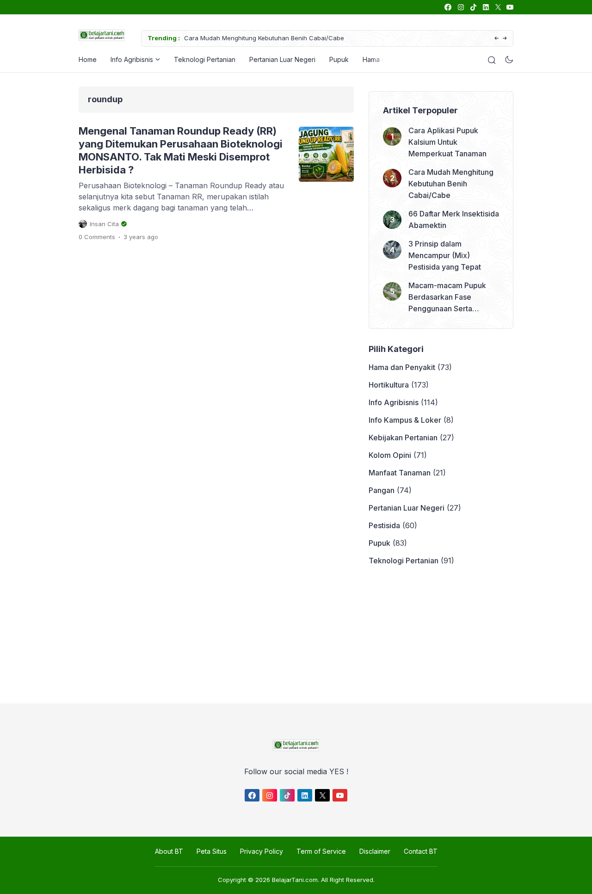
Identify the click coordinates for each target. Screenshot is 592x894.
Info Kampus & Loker (405, 420)
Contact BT (421, 851)
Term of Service (321, 851)
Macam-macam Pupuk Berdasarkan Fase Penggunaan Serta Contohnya (447, 297)
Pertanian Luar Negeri (282, 59)
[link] (447, 7)
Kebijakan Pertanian (403, 437)
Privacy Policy (261, 851)
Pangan (382, 490)
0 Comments (97, 236)
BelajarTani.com (295, 879)
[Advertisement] (294, 635)
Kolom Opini (390, 455)
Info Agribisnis (132, 59)
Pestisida (384, 525)
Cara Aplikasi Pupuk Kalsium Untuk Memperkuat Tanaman (447, 142)
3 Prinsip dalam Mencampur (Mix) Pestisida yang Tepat (444, 255)
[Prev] (496, 39)
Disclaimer (374, 851)
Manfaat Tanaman (400, 472)
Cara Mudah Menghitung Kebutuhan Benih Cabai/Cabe (264, 38)
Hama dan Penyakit (402, 367)
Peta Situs (212, 851)
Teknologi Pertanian (204, 59)
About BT (169, 851)
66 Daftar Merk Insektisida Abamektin (453, 219)
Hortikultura (389, 384)
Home (88, 59)
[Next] (504, 39)
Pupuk (339, 59)
